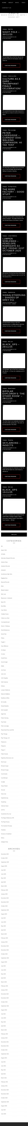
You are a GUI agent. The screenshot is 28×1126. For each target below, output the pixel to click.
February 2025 (4, 890)
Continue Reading (10, 65)
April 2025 (3, 882)
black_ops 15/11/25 (10, 491)
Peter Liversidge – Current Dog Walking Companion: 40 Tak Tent (12, 139)
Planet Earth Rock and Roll (7, 730)
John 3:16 (3, 674)
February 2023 (4, 986)
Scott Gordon (4, 774)
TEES (23, 2)
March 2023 (4, 982)
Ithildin (2, 666)
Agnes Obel (4, 550)
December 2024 (5, 898)
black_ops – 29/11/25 (11, 345)
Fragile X (3, 642)
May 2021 (3, 1069)
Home (4, 2)
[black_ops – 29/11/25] (14, 361)
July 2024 (3, 918)
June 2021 (3, 1065)
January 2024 (4, 942)
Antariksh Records (5, 566)
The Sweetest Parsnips (6, 825)
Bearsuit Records (5, 582)
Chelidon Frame (5, 614)
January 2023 (4, 990)
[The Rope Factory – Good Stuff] (14, 208)
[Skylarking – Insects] (14, 459)
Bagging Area (4, 578)
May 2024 (3, 926)
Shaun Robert (4, 786)
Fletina (2, 638)
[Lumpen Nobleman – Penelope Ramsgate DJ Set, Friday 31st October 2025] (14, 264)
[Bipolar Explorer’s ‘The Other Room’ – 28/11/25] (14, 412)
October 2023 (4, 954)
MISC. (17, 2)
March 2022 (4, 1030)
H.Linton (3, 654)
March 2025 (4, 886)
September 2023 (5, 958)
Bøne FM (3, 602)
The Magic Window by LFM (7, 817)
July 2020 (3, 1109)
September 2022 (5, 1006)
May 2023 (3, 974)
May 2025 (3, 878)
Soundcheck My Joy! (6, 813)
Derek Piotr (3, 634)
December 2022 (5, 994)
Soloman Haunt (4, 805)
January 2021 (4, 1085)
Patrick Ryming (4, 718)
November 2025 (5, 854)
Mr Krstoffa (3, 702)
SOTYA (3, 809)
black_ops (10, 341)
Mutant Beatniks (5, 706)
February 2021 (4, 1081)
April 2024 (3, 930)
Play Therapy (4, 734)
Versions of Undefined (6, 833)
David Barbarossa (5, 630)
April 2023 (3, 978)
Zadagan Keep (4, 841)
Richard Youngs (5, 770)
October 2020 (4, 1097)
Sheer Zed (3, 794)
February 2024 (4, 938)
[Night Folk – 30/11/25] (14, 48)
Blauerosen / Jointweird (6, 598)
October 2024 (4, 906)
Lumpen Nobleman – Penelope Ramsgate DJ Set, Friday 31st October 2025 (13, 244)
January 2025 (4, 894)
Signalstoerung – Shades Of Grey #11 (14, 297)
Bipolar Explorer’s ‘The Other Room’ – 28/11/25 (14, 395)
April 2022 (3, 1026)
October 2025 (4, 858)
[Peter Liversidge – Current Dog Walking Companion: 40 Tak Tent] (14, 159)
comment (14, 303)
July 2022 (3, 1014)
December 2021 (5, 1042)
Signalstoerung (11, 292)
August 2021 (4, 1057)
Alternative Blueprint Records (8, 558)
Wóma (2, 837)
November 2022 (5, 998)
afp (2, 546)
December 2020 (5, 1089)
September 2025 (5, 862)
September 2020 (5, 1101)
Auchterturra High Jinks (6, 574)
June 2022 (3, 1018)
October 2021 (4, 1050)
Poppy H (3, 750)
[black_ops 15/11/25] (14, 506)
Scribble (3, 782)
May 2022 (3, 1022)
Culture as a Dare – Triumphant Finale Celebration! (12, 84)
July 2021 (3, 1061)
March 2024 (4, 934)
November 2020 (5, 1093)
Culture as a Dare (12, 76)
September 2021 (5, 1053)
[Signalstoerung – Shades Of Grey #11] (14, 314)
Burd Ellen (3, 606)
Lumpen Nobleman (12, 235)
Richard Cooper (4, 766)
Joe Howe (3, 670)
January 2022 (4, 1038)
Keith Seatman (4, 682)
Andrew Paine (4, 562)
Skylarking (10, 440)
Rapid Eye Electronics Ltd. (7, 758)
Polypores (3, 746)
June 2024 (3, 922)
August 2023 (4, 962)
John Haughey (4, 678)
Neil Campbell (4, 710)
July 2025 (3, 870)
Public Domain (4, 754)
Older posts (14, 534)
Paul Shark (3, 722)
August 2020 (4, 1105)
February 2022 (4, 1034)
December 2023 (5, 946)
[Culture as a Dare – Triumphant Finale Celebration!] (14, 102)
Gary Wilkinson (4, 646)
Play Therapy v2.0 (5, 738)
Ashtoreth (3, 570)
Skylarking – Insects (12, 444)
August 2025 (4, 866)
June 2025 (3, 874)
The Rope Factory (12, 186)
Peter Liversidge (12, 130)
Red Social (3, 762)
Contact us (6, 7)
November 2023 (5, 950)
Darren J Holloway (5, 626)
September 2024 (5, 910)
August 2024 (4, 914)
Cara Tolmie (4, 610)
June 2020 (3, 1113)
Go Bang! (3, 650)
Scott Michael (4, 778)
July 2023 (3, 966)
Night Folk (10, 29)
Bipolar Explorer (11, 388)
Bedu (2, 586)
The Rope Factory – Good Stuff (13, 191)
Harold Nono (4, 658)
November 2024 (5, 902)
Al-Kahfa (3, 554)
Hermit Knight (4, 662)
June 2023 (3, 970)
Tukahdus (3, 829)
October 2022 (4, 1002)
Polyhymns (3, 742)
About (10, 2)
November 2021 (5, 1046)
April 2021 (3, 1073)
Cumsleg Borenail (5, 622)
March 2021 (4, 1077)
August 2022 (4, 1010)
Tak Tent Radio (7, 38)
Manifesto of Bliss (5, 698)
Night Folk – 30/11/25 (11, 33)
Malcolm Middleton (5, 694)
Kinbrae (3, 686)
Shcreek (3, 790)
